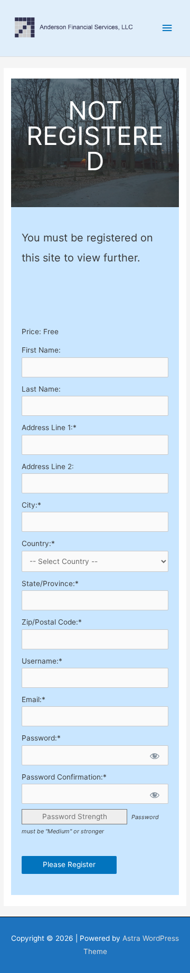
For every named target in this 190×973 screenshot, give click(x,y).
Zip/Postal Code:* (52, 622)
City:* (31, 505)
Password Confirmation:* (64, 777)
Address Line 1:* (49, 427)
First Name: (41, 350)
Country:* (38, 543)
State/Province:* (50, 583)
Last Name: (41, 389)
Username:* (42, 661)
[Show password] (153, 755)
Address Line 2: (48, 466)
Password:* (41, 738)
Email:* (33, 699)
